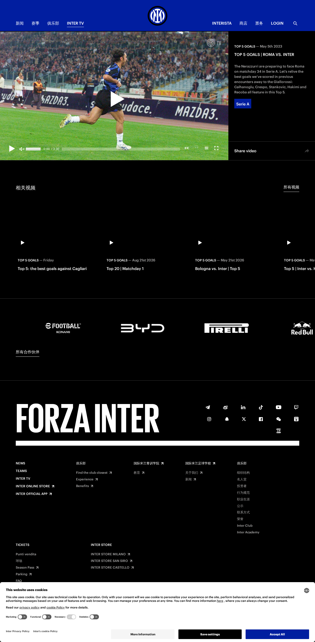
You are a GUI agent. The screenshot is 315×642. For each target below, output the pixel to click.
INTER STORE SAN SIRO (109, 561)
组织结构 (243, 473)
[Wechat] (279, 419)
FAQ (19, 581)
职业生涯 (243, 499)
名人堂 (242, 479)
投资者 (242, 486)
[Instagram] (209, 419)
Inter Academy (248, 532)
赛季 (35, 23)
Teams (21, 471)
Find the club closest (92, 473)
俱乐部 (53, 23)
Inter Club (244, 526)
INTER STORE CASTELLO (110, 568)
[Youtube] (279, 407)
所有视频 (291, 187)
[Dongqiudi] (296, 419)
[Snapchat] (227, 419)
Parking (21, 574)
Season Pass (25, 568)
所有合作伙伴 (27, 351)
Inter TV (75, 23)
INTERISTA (222, 23)
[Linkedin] (243, 407)
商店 (243, 23)
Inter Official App (31, 494)
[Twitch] (296, 407)
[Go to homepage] (157, 16)
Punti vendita (26, 554)
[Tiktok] (261, 407)
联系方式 (243, 512)
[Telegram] (208, 407)
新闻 (20, 23)
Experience (85, 479)
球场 (19, 561)
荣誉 (240, 519)
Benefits (82, 486)
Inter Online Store (33, 486)
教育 (137, 473)
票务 (259, 23)
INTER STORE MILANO (108, 554)
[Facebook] (261, 419)
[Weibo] (225, 407)
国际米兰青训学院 (146, 463)
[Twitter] (244, 419)
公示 (240, 506)
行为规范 (243, 493)
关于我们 (191, 473)
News (20, 463)
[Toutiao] (279, 431)
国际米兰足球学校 (198, 463)
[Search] (295, 23)
